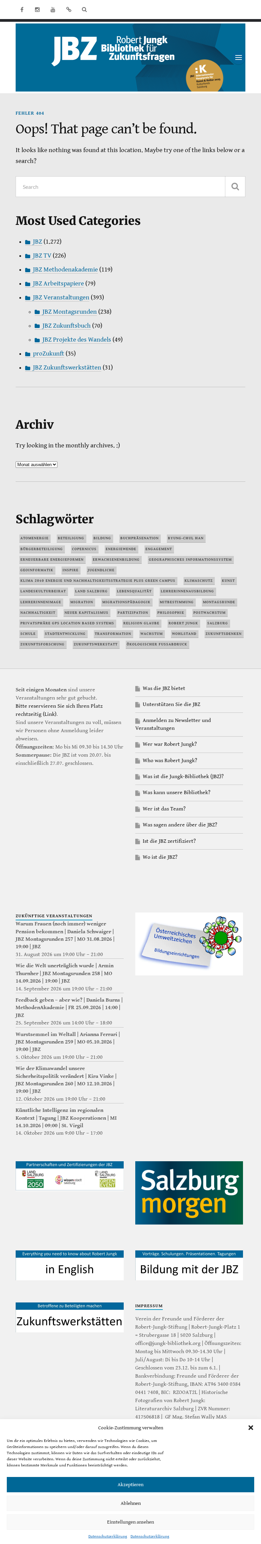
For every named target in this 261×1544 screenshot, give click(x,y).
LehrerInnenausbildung (187, 591)
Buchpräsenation (139, 538)
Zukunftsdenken (224, 633)
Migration (81, 602)
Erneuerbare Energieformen (52, 559)
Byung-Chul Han (186, 538)
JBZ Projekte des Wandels (76, 339)
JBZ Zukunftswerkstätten (67, 367)
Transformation (113, 633)
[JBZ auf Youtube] (53, 9)
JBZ (37, 241)
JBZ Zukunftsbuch (66, 325)
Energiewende (121, 549)
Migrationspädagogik (126, 602)
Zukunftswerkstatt (96, 644)
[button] (250, 1427)
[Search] (84, 9)
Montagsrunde (219, 602)
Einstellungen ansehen (130, 1522)
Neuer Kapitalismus (86, 612)
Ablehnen (131, 1503)
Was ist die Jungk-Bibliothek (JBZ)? (183, 776)
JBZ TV (42, 255)
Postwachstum (209, 612)
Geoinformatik (36, 570)
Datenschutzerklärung (107, 1536)
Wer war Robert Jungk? (170, 744)
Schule (28, 633)
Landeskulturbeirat (43, 591)
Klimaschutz (199, 580)
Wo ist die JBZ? (160, 857)
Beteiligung (71, 538)
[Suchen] (235, 186)
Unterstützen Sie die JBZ (171, 704)
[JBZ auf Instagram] (37, 9)
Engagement (158, 549)
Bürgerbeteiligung (41, 549)
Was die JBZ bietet (164, 688)
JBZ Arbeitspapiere (58, 283)
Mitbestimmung (177, 602)
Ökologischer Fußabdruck (157, 644)
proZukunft (48, 353)
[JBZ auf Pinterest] (69, 9)
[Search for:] (130, 186)
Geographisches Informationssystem (190, 559)
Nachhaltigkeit (37, 612)
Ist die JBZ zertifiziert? (169, 841)
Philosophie (170, 612)
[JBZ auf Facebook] (22, 9)
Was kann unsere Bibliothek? (176, 792)
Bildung (102, 538)
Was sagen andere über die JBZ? (180, 825)
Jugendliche (101, 570)
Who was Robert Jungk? (170, 760)
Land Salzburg (91, 591)
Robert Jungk (183, 623)
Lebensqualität (134, 591)
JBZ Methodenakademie (65, 269)
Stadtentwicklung (65, 633)
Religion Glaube (141, 623)
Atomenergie (34, 538)
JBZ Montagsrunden (69, 311)
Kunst (228, 580)
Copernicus (84, 549)
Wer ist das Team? (164, 809)
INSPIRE (71, 570)
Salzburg (217, 623)
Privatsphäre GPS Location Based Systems (67, 623)
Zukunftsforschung (42, 644)
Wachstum (151, 633)
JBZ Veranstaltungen (61, 297)
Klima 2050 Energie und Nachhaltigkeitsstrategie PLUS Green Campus (97, 580)
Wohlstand (184, 633)
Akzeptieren (130, 1485)
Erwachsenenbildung (116, 559)
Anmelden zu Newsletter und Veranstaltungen (173, 724)
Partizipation (133, 612)
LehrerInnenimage (40, 602)
